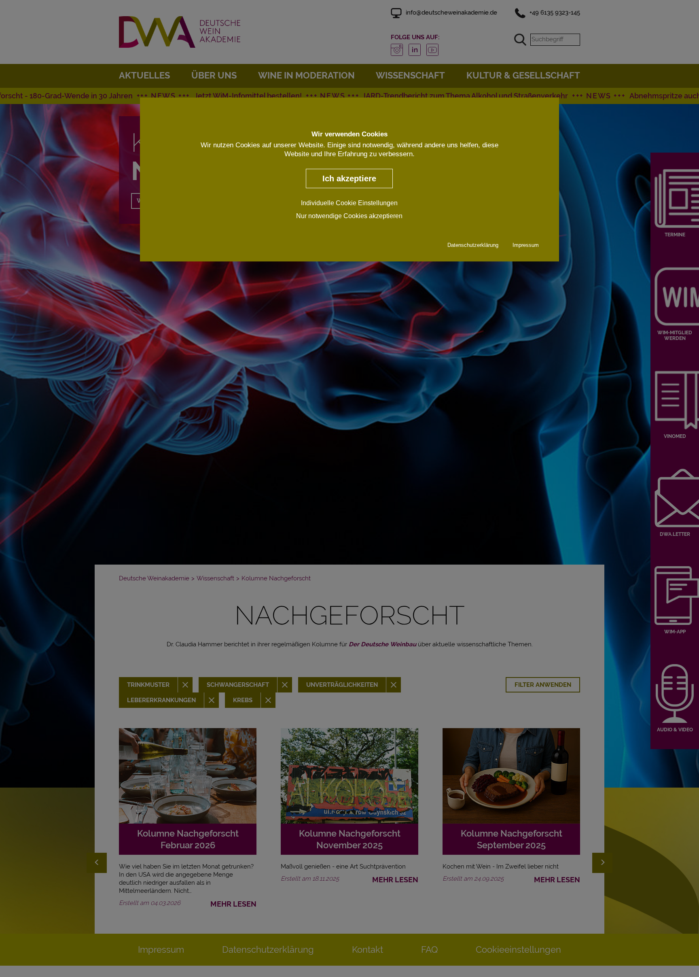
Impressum (526, 245)
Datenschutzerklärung (472, 245)
